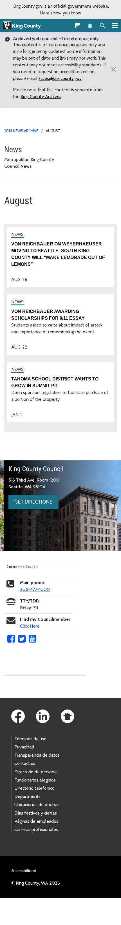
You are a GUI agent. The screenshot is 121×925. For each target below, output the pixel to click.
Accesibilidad (23, 870)
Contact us (24, 763)
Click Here (29, 626)
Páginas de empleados (36, 821)
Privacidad (24, 747)
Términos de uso (30, 738)
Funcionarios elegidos (35, 780)
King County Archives (41, 96)
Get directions (33, 502)
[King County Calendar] (77, 25)
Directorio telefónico (34, 788)
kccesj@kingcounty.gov (60, 78)
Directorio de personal (36, 771)
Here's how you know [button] (60, 13)
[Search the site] (102, 25)
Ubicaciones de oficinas (36, 804)
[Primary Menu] (115, 25)
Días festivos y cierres (35, 813)
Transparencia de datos (37, 755)
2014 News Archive (21, 131)
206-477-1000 (35, 589)
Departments (27, 796)
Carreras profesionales (36, 829)
